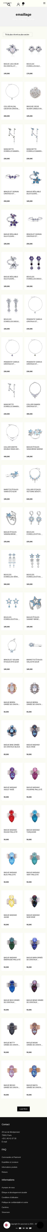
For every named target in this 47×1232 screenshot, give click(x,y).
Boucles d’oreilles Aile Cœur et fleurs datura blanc (34, 65)
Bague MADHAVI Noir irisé (33, 916)
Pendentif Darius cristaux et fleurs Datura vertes (34, 363)
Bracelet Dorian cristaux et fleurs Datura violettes (11, 193)
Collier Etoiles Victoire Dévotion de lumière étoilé (35, 491)
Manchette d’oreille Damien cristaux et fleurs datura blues (34, 150)
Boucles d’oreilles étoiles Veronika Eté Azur (12, 618)
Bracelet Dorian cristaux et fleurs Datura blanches (34, 235)
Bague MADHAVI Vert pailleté (33, 873)
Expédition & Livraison (10, 1162)
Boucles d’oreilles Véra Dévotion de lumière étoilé (11, 576)
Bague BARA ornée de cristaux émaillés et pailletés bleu (35, 959)
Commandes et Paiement (11, 1157)
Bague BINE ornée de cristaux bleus (12, 746)
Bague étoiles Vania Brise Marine (35, 448)
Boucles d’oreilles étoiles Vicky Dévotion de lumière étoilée (35, 576)
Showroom (6, 1212)
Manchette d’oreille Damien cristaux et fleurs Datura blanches (11, 405)
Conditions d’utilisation (10, 1197)
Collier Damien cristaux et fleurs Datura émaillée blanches (35, 405)
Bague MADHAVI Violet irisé (10, 788)
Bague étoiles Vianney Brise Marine (33, 618)
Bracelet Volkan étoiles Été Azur (11, 661)
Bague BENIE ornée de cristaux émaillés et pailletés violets (35, 1001)
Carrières (5, 1207)
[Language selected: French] (6, 1225)
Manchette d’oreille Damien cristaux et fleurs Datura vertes (11, 150)
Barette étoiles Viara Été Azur (11, 491)
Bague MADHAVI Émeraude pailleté (12, 959)
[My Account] (18, 4)
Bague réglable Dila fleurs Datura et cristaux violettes (11, 235)
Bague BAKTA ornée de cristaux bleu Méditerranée (35, 1086)
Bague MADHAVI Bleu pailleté (10, 873)
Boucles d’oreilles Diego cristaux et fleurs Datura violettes (34, 278)
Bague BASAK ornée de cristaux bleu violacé (35, 1044)
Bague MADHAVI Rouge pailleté (10, 831)
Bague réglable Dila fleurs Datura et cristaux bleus (34, 193)
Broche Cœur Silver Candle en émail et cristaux (34, 108)
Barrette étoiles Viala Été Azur (34, 661)
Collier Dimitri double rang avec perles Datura (12, 448)
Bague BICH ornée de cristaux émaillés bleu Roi (12, 1001)
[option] (7, 1225)
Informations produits (9, 1167)
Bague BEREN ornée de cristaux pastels (12, 703)
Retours (5, 1172)
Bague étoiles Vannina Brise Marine (10, 533)
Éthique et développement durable (14, 1192)
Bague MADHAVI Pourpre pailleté (34, 788)
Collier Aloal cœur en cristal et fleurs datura (11, 108)
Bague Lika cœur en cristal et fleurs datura (11, 65)
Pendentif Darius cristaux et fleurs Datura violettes (11, 363)
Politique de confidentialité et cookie (15, 1202)
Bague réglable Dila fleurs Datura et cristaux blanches (11, 278)
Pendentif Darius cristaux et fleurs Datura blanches (34, 320)
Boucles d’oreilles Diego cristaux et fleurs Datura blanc (11, 320)
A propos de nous (8, 1187)
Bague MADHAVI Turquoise (33, 831)
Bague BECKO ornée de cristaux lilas (12, 1086)
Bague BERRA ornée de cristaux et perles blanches (35, 703)
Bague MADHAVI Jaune (10, 916)
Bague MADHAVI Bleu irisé (33, 746)
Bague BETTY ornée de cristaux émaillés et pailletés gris (12, 1044)
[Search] (9, 5)
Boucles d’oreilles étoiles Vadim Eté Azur (35, 533)
